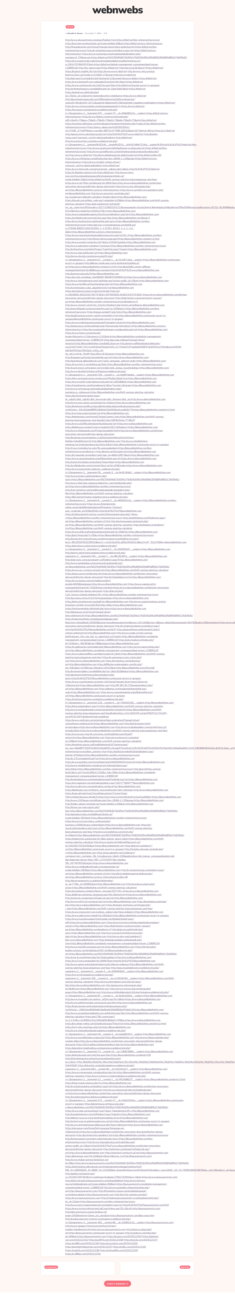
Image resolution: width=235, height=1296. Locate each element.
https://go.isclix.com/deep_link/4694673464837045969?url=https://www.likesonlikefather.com (113, 277)
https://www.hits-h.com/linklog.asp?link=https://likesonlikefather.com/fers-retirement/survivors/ (113, 364)
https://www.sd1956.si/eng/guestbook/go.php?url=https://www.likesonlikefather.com (109, 423)
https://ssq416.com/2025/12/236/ (82, 1250)
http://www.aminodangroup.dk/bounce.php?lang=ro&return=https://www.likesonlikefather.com (114, 1124)
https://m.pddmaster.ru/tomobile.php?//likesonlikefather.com (96, 646)
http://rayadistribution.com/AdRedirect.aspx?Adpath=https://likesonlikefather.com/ (107, 1114)
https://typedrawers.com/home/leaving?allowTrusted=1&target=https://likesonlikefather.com (113, 385)
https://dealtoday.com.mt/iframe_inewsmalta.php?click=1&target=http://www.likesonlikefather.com (116, 789)
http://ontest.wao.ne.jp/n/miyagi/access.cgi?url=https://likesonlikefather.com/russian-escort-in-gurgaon (117, 1121)
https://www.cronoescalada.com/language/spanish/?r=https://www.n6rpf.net (105, 106)
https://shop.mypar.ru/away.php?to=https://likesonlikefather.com (98, 1082)
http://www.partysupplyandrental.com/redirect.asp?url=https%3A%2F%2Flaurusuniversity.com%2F (117, 1204)
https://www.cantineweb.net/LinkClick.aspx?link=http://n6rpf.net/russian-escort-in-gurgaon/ (112, 85)
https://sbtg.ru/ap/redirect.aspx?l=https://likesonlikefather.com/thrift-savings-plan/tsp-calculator (114, 706)
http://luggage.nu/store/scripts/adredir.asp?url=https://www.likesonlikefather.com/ (107, 357)
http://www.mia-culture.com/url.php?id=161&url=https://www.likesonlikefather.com (108, 402)
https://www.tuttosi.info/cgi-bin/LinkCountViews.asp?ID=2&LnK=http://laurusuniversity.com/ (112, 1208)
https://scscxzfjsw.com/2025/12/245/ (119, 1243)
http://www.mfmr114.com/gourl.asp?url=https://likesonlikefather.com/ (100, 901)
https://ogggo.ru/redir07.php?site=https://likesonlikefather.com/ (119, 312)
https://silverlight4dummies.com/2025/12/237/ (88, 1246)
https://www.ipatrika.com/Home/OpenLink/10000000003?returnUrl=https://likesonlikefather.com (115, 762)
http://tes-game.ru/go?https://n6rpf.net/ (99, 67)
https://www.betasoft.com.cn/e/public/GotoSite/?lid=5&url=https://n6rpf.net (104, 81)
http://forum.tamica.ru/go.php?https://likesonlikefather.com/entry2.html (123, 238)
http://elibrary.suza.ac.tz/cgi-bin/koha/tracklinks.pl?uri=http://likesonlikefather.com (106, 1117)
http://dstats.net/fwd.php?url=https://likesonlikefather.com (126, 451)
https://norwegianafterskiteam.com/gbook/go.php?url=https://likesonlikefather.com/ (125, 329)
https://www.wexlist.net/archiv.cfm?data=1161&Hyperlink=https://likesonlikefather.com (110, 242)
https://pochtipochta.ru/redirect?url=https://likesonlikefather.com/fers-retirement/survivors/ (122, 1135)
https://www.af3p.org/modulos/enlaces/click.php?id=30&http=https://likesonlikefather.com (111, 531)
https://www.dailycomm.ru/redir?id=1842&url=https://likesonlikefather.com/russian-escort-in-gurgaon (117, 915)
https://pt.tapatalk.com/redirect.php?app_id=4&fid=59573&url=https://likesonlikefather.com (112, 455)
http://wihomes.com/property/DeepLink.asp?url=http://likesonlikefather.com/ (104, 898)
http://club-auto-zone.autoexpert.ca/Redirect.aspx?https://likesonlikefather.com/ (106, 559)
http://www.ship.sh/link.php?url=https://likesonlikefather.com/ (96, 252)
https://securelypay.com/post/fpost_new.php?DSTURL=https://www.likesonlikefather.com (112, 891)
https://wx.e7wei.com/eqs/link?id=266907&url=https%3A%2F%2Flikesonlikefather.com (110, 960)
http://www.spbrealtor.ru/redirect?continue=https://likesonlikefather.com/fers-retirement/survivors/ (115, 245)
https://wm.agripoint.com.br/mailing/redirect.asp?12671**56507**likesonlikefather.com (110, 782)
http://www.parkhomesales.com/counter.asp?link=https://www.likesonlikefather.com (108, 1002)
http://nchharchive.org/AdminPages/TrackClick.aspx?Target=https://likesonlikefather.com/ (111, 249)
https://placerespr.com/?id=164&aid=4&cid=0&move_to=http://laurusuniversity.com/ (108, 1156)
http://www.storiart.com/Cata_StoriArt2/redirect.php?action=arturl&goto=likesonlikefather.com (114, 305)
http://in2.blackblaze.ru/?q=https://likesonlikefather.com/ (132, 577)
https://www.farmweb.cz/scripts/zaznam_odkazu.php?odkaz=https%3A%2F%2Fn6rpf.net (112, 169)
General (70, 27)
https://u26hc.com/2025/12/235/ (129, 1246)
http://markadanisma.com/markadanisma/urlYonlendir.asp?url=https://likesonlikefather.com (111, 779)
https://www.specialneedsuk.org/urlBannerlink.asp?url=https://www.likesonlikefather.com (111, 458)
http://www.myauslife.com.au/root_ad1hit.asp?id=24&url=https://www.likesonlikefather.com (113, 999)
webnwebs (117, 10)
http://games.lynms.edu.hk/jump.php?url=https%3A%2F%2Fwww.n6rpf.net (104, 134)
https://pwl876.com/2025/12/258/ (106, 1239)
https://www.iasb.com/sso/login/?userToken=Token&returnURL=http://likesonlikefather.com (112, 1110)
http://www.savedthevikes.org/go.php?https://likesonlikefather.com (99, 1037)
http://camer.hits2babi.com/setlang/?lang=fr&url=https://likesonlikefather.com (104, 462)
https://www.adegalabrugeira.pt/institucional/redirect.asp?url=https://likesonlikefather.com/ (112, 214)
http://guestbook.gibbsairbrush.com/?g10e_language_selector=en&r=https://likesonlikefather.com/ (115, 360)
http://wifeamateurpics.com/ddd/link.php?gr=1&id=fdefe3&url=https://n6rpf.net (105, 88)
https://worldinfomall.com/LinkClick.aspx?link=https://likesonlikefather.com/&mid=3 (107, 217)
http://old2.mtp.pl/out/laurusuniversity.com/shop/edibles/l (94, 1180)
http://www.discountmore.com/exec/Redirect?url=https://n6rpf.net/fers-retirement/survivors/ (112, 39)
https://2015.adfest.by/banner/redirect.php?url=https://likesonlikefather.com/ (115, 1044)
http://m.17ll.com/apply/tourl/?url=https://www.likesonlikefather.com (100, 758)
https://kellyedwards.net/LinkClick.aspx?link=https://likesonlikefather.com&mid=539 (108, 1055)
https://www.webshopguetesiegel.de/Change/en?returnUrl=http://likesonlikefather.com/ (110, 322)
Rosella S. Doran (75, 33)
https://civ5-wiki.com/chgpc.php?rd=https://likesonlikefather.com (98, 1027)
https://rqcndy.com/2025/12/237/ (140, 1239)
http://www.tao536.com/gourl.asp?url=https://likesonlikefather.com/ (100, 946)
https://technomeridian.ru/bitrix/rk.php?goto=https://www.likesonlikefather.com (105, 608)
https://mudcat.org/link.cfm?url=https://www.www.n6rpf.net (96, 71)
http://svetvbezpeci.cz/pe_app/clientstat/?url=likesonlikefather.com (99, 287)
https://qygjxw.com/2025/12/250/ (124, 1236)
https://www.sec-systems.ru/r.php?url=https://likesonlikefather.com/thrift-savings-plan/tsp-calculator (117, 570)
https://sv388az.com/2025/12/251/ (83, 1253)
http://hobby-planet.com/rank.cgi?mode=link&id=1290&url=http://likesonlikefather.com (109, 803)
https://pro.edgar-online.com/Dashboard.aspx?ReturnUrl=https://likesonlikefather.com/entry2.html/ (115, 1023)
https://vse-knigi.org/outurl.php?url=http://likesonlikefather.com (97, 413)
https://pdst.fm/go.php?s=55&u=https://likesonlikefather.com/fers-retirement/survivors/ (109, 535)
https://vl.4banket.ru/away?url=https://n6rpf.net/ (89, 172)
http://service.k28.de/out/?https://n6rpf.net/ (141, 67)
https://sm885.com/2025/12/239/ (82, 1243)
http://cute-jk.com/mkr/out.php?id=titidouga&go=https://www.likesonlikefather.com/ (108, 957)
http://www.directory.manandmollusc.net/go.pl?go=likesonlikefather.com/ (103, 786)
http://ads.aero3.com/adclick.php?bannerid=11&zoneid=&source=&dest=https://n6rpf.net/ (111, 78)
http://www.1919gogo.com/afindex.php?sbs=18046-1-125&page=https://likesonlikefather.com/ (114, 800)
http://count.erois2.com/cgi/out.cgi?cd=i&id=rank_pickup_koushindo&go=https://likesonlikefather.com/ (117, 367)
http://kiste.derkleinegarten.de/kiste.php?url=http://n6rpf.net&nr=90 (127, 155)
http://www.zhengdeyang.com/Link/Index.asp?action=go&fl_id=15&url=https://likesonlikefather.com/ (117, 280)
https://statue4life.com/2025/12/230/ (119, 1250)
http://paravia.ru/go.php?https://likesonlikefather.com (92, 273)
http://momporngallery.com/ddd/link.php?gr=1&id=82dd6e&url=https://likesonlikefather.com (112, 671)
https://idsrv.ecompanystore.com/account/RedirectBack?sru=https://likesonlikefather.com (111, 378)
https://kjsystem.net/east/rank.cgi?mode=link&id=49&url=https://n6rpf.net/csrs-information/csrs (113, 43)
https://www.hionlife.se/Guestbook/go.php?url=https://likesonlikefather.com (103, 284)
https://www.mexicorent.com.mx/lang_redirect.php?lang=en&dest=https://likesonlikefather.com (114, 911)
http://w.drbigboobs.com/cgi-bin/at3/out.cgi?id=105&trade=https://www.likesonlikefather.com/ (113, 465)
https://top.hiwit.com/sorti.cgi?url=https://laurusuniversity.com (136, 1152)
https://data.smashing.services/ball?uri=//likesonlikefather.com (96, 601)
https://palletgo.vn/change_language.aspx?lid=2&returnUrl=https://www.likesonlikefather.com (113, 894)
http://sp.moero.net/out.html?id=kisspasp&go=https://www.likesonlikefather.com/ (107, 598)
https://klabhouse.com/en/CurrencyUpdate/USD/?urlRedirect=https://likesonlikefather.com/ (111, 427)
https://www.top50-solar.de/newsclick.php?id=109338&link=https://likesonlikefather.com (110, 381)
